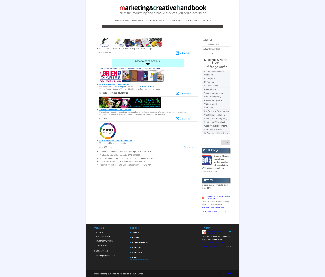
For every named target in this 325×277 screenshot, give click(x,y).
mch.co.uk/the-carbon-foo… (213, 207)
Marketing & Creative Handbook (217, 196)
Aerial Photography (212, 97)
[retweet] (227, 211)
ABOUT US (208, 40)
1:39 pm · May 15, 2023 (209, 211)
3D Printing (209, 82)
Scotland (136, 21)
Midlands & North (155, 21)
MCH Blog (210, 150)
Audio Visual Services (214, 129)
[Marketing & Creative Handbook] (204, 198)
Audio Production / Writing (215, 126)
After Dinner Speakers (214, 100)
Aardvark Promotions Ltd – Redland (115, 110)
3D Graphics (209, 78)
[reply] (225, 211)
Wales (206, 21)
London (135, 232)
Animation (208, 108)
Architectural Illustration (214, 115)
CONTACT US (209, 53)
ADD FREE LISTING (211, 44)
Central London (121, 21)
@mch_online (211, 198)
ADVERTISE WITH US (212, 49)
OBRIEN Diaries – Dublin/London (114, 84)
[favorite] (229, 211)
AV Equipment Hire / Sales (216, 133)
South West (191, 21)
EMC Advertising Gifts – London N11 (115, 141)
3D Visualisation (211, 86)
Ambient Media (210, 104)
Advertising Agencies (213, 93)
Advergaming (210, 89)
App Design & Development (216, 111)
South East (175, 21)
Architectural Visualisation (215, 122)
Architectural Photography (215, 119)
